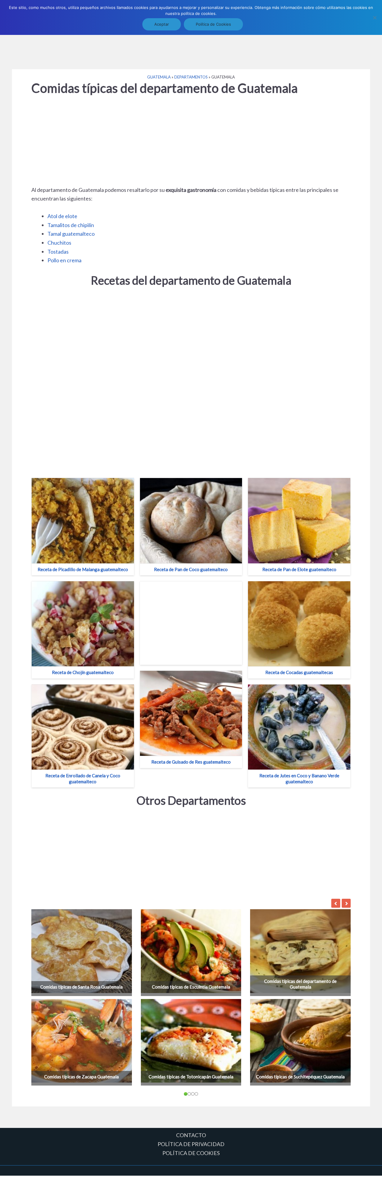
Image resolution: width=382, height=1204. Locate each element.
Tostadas (58, 251)
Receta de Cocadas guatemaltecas (299, 672)
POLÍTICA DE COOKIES (191, 1153)
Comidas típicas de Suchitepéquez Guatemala (300, 1076)
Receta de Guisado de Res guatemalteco (191, 761)
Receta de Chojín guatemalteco (83, 672)
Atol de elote (62, 216)
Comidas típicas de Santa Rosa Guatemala (81, 986)
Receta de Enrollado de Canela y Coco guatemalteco (82, 778)
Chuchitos (59, 242)
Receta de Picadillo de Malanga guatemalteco (83, 569)
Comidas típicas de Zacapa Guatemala (81, 1076)
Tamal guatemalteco (71, 233)
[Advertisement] (191, 49)
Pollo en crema (64, 260)
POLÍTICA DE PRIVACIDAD (191, 1144)
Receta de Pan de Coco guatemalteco (191, 569)
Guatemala (159, 77)
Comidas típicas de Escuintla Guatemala (191, 986)
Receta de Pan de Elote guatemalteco (299, 569)
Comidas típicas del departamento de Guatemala (300, 984)
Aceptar (161, 24)
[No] (375, 18)
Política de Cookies (213, 24)
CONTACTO (191, 1135)
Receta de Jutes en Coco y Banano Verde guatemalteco (299, 778)
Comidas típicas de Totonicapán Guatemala (191, 1076)
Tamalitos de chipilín (70, 225)
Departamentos (191, 77)
